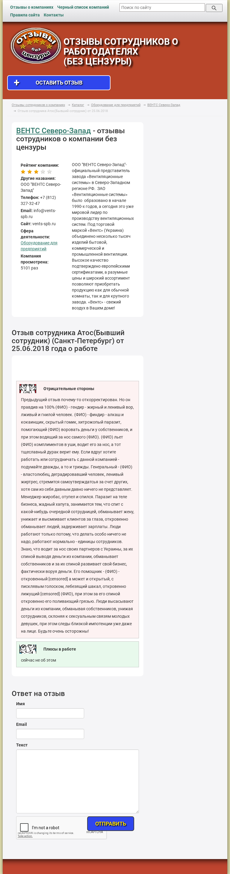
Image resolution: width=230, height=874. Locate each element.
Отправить (110, 824)
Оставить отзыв (48, 82)
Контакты (54, 15)
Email (21, 724)
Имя (20, 703)
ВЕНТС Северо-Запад (53, 130)
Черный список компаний (83, 7)
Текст (22, 745)
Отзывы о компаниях (31, 7)
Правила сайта (25, 15)
